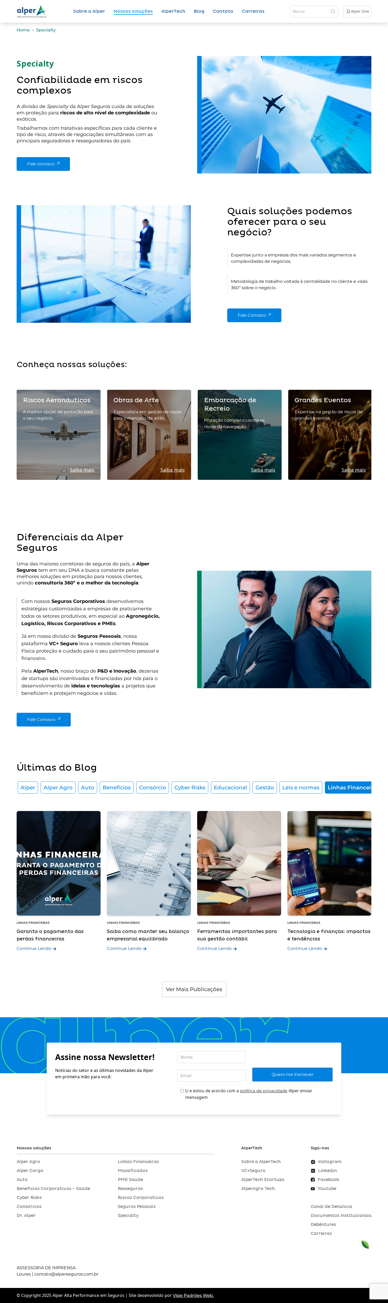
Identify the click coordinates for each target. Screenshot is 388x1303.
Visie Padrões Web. (193, 1295)
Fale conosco (41, 163)
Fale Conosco (252, 315)
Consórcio (152, 787)
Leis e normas (300, 787)
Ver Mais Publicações (194, 989)
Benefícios (117, 787)
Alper (28, 787)
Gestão (264, 787)
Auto (87, 787)
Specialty (46, 29)
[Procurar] (333, 11)
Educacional (230, 787)
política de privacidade (263, 1090)
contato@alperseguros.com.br (66, 1274)
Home (23, 29)
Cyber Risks (189, 787)
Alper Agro (58, 787)
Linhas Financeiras (353, 787)
